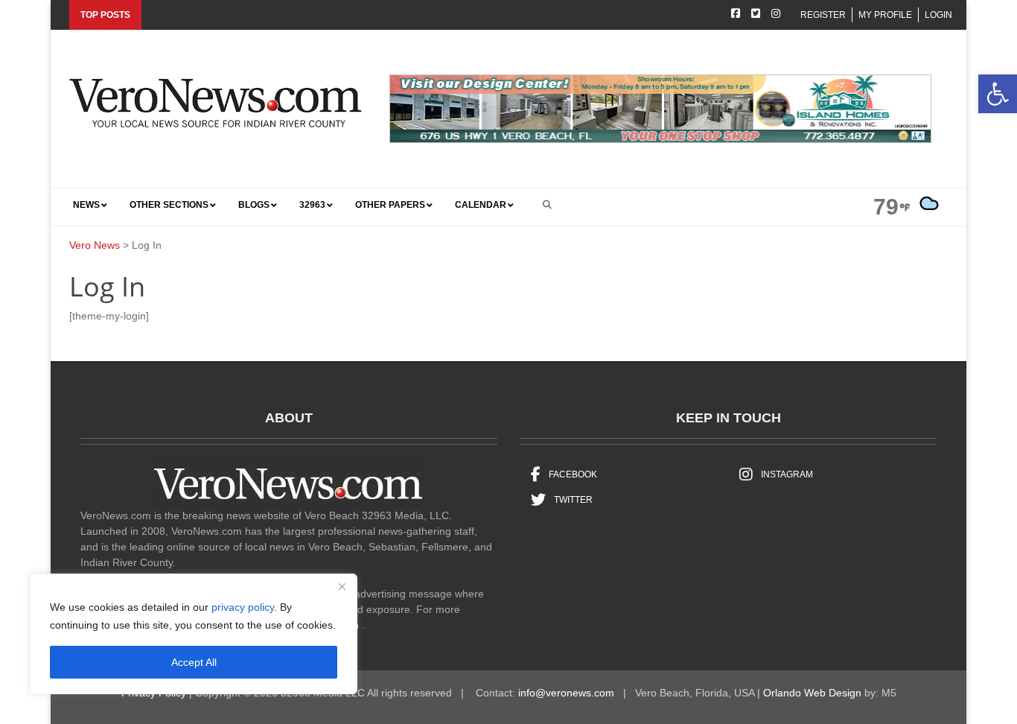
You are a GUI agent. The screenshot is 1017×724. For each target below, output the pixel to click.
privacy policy (242, 607)
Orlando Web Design (812, 693)
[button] (997, 93)
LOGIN (938, 15)
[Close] (342, 586)
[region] (193, 634)
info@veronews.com (566, 693)
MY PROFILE (885, 15)
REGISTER (823, 15)
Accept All (194, 662)
